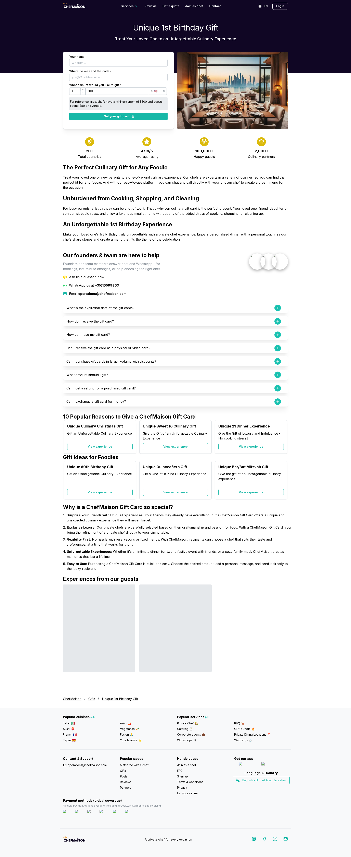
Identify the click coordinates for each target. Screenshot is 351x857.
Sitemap (182, 776)
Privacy (182, 787)
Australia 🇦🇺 (267, 787)
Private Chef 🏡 (187, 723)
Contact (215, 6)
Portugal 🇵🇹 (248, 787)
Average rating (147, 157)
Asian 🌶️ (125, 723)
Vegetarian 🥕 (129, 729)
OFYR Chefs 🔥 (244, 729)
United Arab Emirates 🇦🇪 (264, 787)
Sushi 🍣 (68, 729)
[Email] (285, 839)
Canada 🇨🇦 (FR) (257, 787)
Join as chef (194, 6)
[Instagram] (253, 839)
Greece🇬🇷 (250, 787)
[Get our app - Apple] (248, 764)
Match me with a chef (134, 765)
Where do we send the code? (90, 71)
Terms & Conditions (190, 782)
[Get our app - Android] (272, 764)
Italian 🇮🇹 (69, 723)
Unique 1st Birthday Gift (120, 699)
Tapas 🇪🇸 (69, 740)
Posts (123, 776)
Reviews (151, 6)
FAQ (180, 770)
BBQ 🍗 (239, 723)
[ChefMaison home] (74, 840)
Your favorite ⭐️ (131, 740)
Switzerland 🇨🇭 (252, 787)
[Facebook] (264, 839)
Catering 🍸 (185, 729)
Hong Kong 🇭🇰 (271, 787)
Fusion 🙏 (126, 734)
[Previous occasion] (68, 437)
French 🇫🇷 (70, 734)
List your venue (187, 793)
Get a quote (170, 6)
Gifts (91, 699)
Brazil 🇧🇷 (269, 787)
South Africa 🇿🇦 (260, 787)
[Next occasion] (283, 437)
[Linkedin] (275, 839)
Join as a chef (186, 765)
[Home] (74, 6)
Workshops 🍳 (187, 740)
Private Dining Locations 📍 (252, 734)
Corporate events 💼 (191, 734)
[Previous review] (68, 637)
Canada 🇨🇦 (255, 787)
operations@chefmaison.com (87, 765)
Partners (125, 787)
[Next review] (283, 637)
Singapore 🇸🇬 (274, 787)
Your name (76, 56)
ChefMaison (72, 699)
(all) (92, 717)
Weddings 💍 (243, 740)
